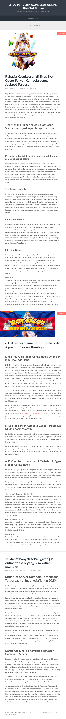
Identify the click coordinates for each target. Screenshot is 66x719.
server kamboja (25, 94)
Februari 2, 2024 (11, 351)
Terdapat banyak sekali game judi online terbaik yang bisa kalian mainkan (30, 563)
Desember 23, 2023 (11, 571)
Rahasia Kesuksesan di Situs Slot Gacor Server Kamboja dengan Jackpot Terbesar (29, 80)
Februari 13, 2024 (11, 88)
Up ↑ (43, 714)
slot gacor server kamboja (30, 413)
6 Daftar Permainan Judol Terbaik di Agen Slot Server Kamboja (32, 345)
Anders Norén (53, 712)
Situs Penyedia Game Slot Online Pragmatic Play (33, 6)
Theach (22, 88)
